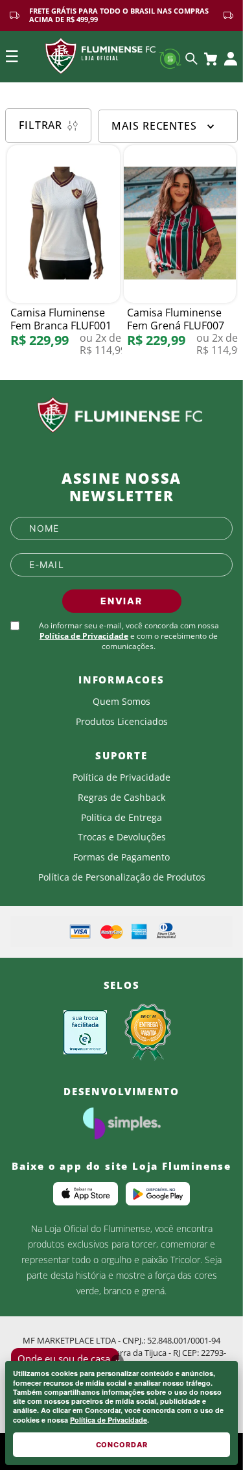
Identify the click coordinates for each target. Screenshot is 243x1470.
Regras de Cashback (121, 797)
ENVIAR (121, 600)
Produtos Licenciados (122, 722)
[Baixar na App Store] (85, 1193)
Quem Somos (121, 701)
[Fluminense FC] (121, 415)
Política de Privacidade (108, 1420)
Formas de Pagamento (121, 857)
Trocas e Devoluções (122, 837)
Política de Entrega (121, 818)
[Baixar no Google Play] (158, 1193)
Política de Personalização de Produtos (121, 877)
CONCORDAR (122, 1444)
